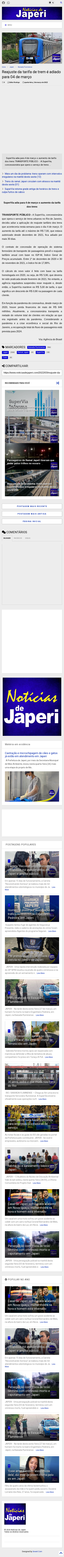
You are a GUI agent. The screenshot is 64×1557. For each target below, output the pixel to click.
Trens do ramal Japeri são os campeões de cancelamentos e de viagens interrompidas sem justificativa (31, 433)
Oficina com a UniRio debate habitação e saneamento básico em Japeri (31, 1165)
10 (9, 1240)
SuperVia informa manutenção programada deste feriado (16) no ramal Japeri (31, 409)
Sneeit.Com (37, 1551)
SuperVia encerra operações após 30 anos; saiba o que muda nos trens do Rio (31, 1081)
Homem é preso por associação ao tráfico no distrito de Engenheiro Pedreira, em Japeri (31, 914)
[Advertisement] (32, 119)
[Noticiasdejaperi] (13, 2)
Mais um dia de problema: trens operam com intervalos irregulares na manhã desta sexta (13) (32, 175)
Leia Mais (52, 931)
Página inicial (32, 521)
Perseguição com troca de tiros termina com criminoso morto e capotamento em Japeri (29, 1249)
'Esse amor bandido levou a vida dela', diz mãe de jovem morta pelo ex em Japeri (31, 1474)
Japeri (12, 67)
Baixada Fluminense (25, 67)
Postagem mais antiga (32, 514)
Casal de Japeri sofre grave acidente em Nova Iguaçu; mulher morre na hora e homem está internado (32, 1207)
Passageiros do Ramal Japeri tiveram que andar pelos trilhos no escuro (30, 462)
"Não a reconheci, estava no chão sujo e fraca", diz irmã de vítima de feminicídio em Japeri (30, 1039)
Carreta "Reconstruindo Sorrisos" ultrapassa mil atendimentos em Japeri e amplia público (29, 870)
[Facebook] (3, 2)
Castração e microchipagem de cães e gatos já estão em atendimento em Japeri (31, 755)
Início (4, 67)
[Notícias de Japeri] (32, 18)
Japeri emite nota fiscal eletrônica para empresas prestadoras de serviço (30, 1123)
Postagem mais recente (32, 506)
